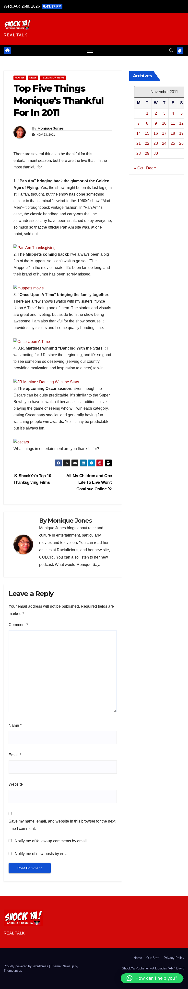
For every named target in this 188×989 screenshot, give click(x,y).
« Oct (138, 168)
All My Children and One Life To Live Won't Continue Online (89, 482)
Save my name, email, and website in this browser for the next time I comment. (62, 825)
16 (155, 133)
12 (181, 123)
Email (15, 755)
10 (164, 123)
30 (155, 153)
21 (138, 143)
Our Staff (152, 958)
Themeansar (12, 970)
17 (164, 133)
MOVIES (20, 77)
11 (173, 123)
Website (16, 784)
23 (155, 143)
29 (147, 153)
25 (173, 143)
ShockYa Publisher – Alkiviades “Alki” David (153, 968)
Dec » (151, 168)
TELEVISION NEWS (52, 77)
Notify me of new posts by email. (42, 854)
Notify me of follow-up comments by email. (51, 841)
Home (138, 958)
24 (164, 143)
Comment (18, 625)
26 (181, 143)
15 (147, 133)
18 (173, 133)
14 (138, 133)
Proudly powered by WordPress (26, 966)
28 (138, 153)
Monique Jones (50, 128)
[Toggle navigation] (90, 50)
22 (147, 143)
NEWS (33, 77)
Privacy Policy (174, 958)
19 (181, 133)
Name (15, 725)
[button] (171, 50)
